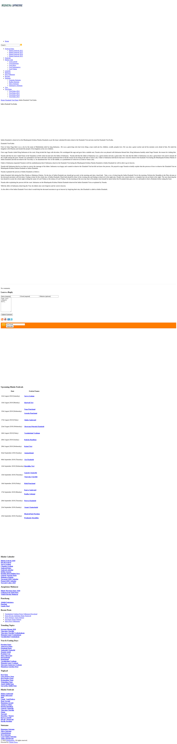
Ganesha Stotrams (15, 80)
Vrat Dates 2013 (14, 93)
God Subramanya (14, 67)
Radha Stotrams (14, 82)
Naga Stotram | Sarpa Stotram (14, 618)
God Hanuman (14, 63)
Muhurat (7, 73)
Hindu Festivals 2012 (16, 50)
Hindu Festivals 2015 (16, 56)
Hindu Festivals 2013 (16, 52)
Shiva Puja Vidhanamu (12, 621)
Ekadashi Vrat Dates (11, 100)
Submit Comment (7, 314)
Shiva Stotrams (14, 84)
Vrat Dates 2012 (14, 91)
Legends (7, 71)
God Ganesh (13, 61)
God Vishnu (13, 69)
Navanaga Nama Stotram (13, 619)
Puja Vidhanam (10, 74)
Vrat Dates (8, 89)
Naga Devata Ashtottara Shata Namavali (18, 616)
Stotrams (8, 78)
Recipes (7, 76)
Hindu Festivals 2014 (16, 54)
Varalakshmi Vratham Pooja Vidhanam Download (21, 614)
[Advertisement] (62, 24)
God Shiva (12, 65)
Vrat (6, 87)
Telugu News (13, 742)
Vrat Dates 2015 (14, 97)
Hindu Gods (9, 60)
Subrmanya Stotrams (15, 85)
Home (7, 41)
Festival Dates (9, 49)
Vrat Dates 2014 (14, 95)
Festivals (8, 58)
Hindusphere (10, 740)
